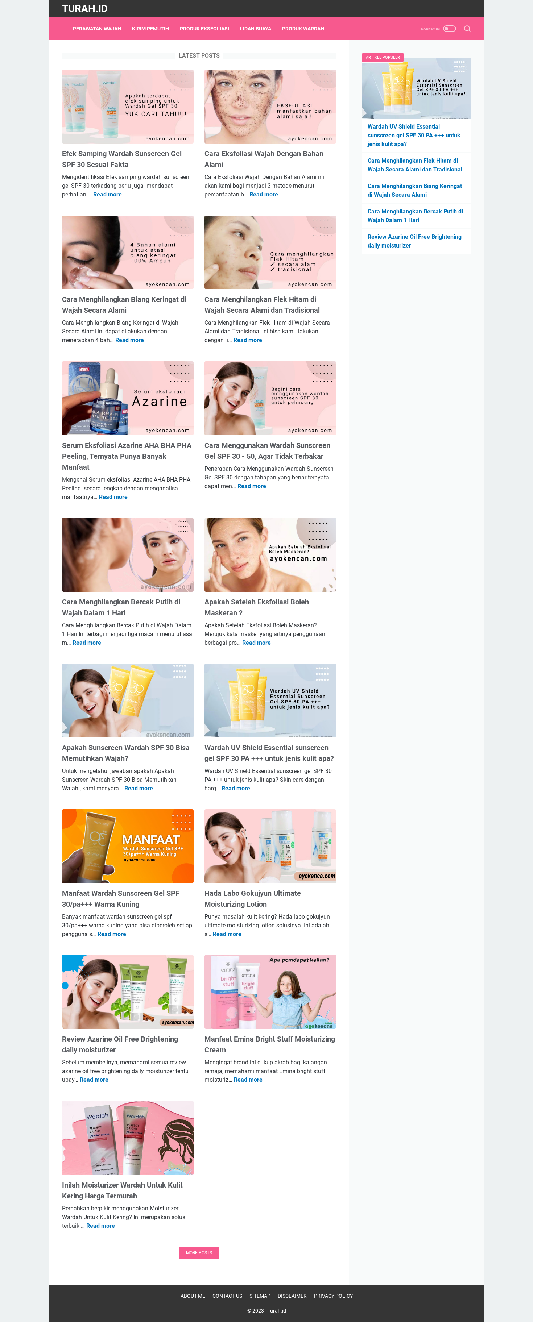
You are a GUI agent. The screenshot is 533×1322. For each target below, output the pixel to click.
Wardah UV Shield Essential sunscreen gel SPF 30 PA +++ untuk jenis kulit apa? (414, 135)
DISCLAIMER (292, 1296)
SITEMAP (259, 1296)
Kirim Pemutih (150, 29)
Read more (107, 194)
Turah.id (85, 8)
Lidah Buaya (255, 29)
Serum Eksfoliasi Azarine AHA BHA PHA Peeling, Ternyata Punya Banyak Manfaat (126, 456)
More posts (199, 1252)
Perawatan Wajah (97, 29)
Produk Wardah (303, 29)
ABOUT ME (193, 1296)
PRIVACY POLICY (333, 1296)
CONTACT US (227, 1296)
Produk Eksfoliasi (204, 29)
